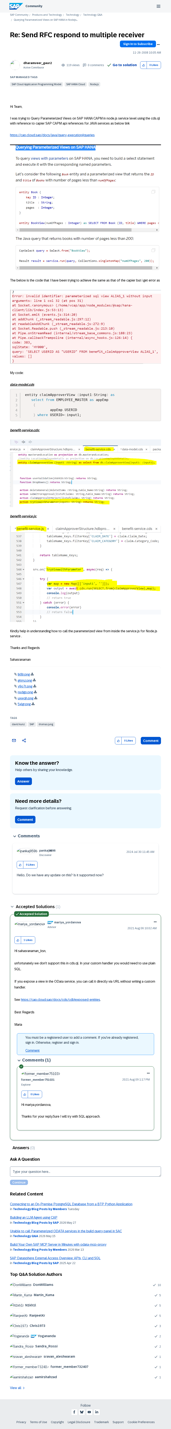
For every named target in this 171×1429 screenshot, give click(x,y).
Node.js (94, 84)
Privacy (21, 1422)
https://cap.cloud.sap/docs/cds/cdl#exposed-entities (60, 999)
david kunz (18, 724)
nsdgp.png (25, 692)
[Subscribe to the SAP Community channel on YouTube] (89, 1412)
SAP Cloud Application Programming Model (36, 84)
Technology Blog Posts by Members (40, 1209)
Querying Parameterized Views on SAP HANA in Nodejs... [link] (46, 20)
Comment (151, 741)
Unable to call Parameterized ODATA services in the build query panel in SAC (66, 1231)
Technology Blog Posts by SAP (36, 1222)
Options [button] (158, 44)
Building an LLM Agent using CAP (33, 1217)
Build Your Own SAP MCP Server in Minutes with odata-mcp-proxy (58, 1244)
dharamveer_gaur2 (37, 63)
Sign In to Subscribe (138, 44)
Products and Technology (47, 15)
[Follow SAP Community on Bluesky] (81, 1412)
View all (15, 1388)
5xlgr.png (24, 704)
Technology (72, 15)
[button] (143, 65)
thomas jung (46, 724)
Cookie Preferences (141, 1422)
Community (33, 6)
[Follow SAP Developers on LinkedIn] (96, 1412)
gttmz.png (25, 680)
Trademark (101, 1422)
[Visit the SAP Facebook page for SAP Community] (74, 1412)
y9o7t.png (25, 686)
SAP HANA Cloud (75, 84)
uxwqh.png (25, 698)
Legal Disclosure (79, 1422)
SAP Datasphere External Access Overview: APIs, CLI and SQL (55, 1258)
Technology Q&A (92, 15)
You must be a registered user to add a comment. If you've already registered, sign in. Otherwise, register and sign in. (81, 1040)
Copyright (57, 1422)
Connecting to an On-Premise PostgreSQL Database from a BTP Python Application (71, 1204)
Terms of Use (38, 1422)
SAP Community (19, 15)
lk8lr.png (24, 674)
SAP (32, 724)
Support (118, 1422)
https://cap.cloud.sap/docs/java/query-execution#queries (52, 135)
